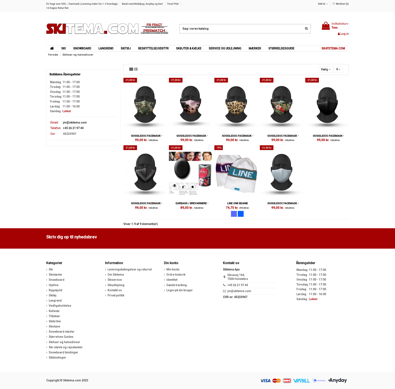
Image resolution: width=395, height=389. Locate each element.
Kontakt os (115, 290)
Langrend (55, 300)
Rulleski (54, 311)
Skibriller (55, 321)
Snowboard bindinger (63, 352)
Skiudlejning (116, 285)
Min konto (173, 269)
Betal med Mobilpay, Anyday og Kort (142, 3)
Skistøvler (55, 274)
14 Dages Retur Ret (57, 8)
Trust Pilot (173, 3)
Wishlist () (342, 3)
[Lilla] (234, 214)
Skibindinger (57, 357)
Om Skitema (116, 274)
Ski (51, 269)
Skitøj (52, 295)
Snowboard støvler (61, 331)
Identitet (171, 279)
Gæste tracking (176, 285)
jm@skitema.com (75, 122)
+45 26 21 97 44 (237, 285)
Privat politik (116, 295)
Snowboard (56, 279)
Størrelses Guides (61, 336)
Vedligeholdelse (60, 305)
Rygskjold (55, 290)
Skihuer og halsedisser (64, 342)
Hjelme (53, 285)
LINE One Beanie (237, 203)
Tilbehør (54, 316)
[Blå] (241, 214)
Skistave (54, 326)
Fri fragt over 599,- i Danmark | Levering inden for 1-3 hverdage (82, 3)
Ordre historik (175, 274)
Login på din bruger (179, 290)
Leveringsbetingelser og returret (130, 269)
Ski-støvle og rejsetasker (66, 347)
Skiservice (115, 279)
